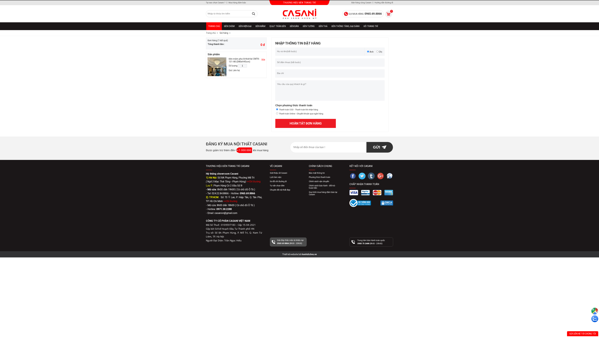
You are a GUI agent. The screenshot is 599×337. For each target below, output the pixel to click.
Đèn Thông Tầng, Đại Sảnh (345, 26)
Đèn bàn (294, 26)
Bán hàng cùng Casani (361, 2)
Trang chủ (214, 26)
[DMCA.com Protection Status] (386, 202)
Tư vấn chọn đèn (277, 185)
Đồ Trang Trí (371, 26)
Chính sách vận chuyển (319, 181)
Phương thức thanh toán (319, 177)
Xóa (263, 59)
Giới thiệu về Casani (278, 173)
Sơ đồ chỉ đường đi (278, 181)
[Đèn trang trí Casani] (299, 13)
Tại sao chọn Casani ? (215, 2)
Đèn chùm (229, 26)
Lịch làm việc (275, 177)
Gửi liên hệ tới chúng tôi (582, 333)
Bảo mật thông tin (317, 173)
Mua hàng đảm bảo (237, 2)
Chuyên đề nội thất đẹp (280, 190)
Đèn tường (309, 26)
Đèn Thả (323, 26)
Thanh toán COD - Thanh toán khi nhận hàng (298, 109)
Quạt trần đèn (277, 26)
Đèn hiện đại (245, 26)
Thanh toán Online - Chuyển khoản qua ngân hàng (301, 113)
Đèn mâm (260, 26)
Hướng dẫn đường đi (384, 2)
